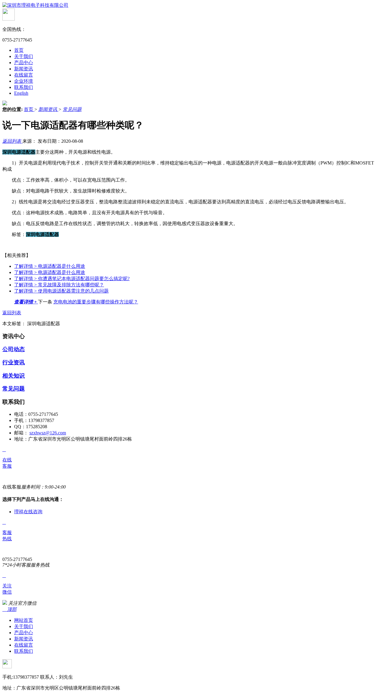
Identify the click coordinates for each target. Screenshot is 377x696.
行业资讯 (13, 362)
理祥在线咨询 (28, 511)
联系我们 (23, 87)
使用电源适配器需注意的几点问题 (61, 290)
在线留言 (23, 74)
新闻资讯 (23, 68)
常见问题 (72, 109)
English (21, 93)
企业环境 (23, 81)
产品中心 (23, 62)
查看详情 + (26, 301)
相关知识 (13, 376)
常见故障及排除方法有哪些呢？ (59, 284)
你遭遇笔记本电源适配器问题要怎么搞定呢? (72, 278)
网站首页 (23, 620)
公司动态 (13, 349)
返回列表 (12, 141)
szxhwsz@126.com (47, 432)
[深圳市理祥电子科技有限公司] (35, 5)
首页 (19, 50)
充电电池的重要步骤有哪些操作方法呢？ (95, 301)
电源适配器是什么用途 (49, 266)
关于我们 (23, 56)
